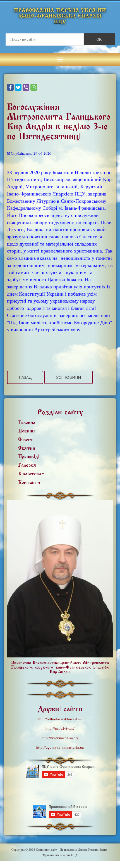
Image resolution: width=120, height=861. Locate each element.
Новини (26, 431)
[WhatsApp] (33, 87)
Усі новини (68, 377)
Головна (26, 422)
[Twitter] (18, 87)
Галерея (27, 465)
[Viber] (26, 87)
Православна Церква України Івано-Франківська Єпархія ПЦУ (60, 16)
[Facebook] (10, 87)
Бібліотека (29, 474)
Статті (26, 439)
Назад (25, 377)
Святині (27, 448)
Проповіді (28, 456)
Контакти (29, 482)
